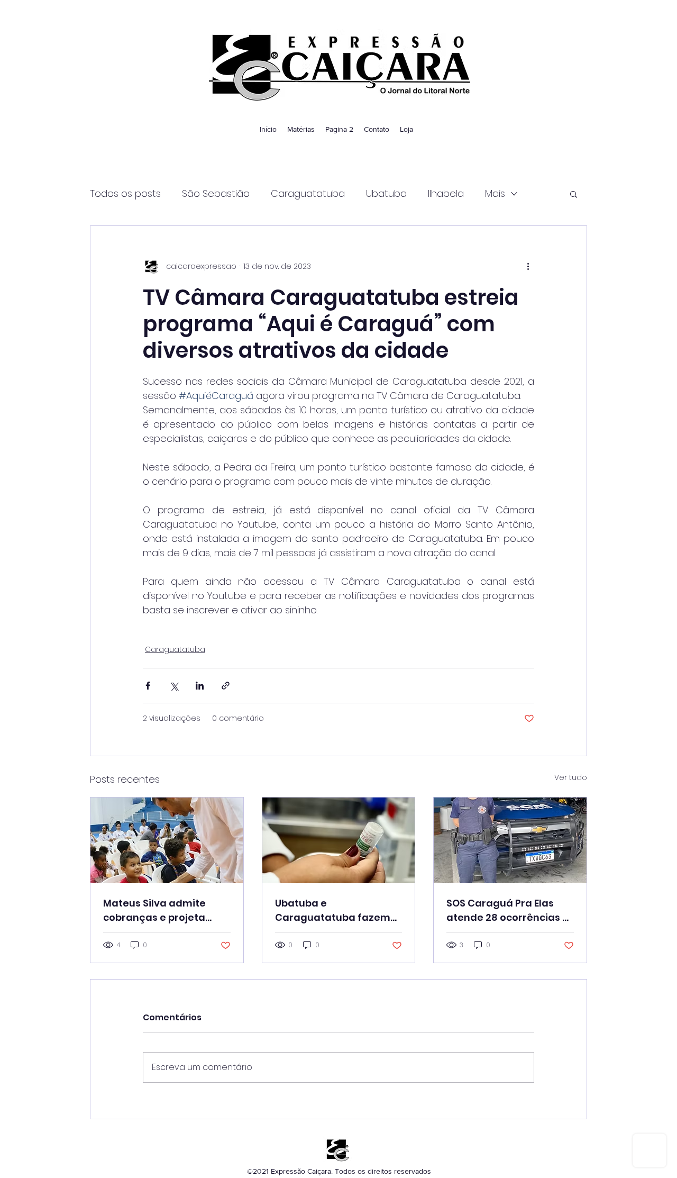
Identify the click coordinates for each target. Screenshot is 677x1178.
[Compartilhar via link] (226, 686)
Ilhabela (446, 193)
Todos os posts (125, 193)
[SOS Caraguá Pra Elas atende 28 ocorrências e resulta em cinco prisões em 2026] (510, 840)
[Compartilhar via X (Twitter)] (174, 686)
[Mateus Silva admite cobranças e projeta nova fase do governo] (166, 840)
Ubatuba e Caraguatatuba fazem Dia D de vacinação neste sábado (332, 910)
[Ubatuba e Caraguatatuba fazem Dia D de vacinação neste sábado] (338, 840)
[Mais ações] (528, 266)
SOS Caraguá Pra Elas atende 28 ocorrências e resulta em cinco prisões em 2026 (507, 910)
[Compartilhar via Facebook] (148, 686)
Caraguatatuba (308, 193)
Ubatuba (386, 193)
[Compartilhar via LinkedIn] (200, 686)
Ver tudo (570, 777)
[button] (574, 193)
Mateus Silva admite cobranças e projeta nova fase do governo (158, 910)
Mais (495, 193)
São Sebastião (216, 193)
